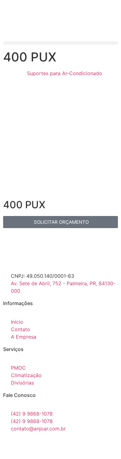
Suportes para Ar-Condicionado (64, 73)
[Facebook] (11, 446)
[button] (60, 43)
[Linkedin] (45, 446)
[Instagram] (28, 446)
